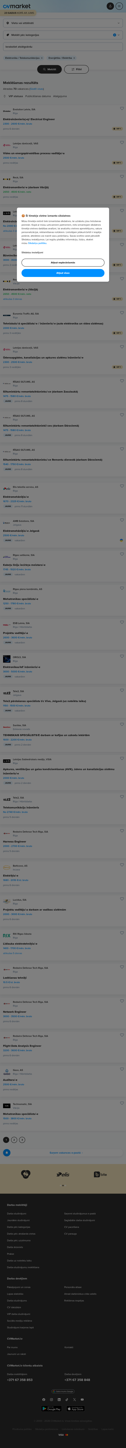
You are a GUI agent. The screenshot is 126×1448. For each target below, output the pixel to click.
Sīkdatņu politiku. (37, 243)
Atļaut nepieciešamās (63, 262)
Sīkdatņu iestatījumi (32, 252)
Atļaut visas (63, 273)
